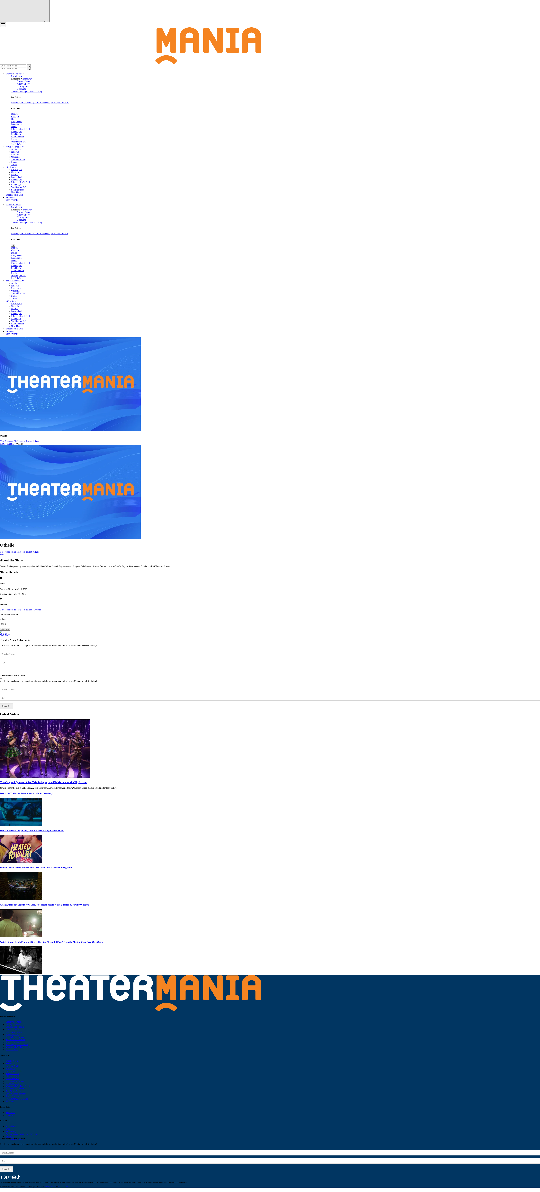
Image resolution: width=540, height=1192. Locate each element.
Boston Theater (12, 1029)
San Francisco (17, 136)
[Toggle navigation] (3, 24)
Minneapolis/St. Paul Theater (18, 1047)
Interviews (16, 154)
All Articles (16, 149)
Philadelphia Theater (15, 1037)
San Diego (16, 134)
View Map (5, 629)
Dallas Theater (12, 1078)
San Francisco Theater (15, 1039)
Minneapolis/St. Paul (20, 129)
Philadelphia (16, 131)
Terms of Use (63, 1186)
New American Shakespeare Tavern (16, 610)
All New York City (60, 102)
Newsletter (10, 197)
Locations (16, 76)
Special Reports (18, 159)
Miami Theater (12, 1034)
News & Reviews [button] (14, 147)
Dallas (14, 119)
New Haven (16, 192)
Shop (8, 1129)
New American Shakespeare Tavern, (16, 441)
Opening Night (12, 1066)
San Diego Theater (14, 1091)
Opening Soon (23, 81)
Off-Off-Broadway (43, 102)
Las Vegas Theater (14, 1032)
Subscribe (7, 670)
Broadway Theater (14, 1022)
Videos (14, 164)
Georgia (37, 610)
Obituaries (15, 157)
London (9, 1115)
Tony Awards (12, 200)
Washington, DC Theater (17, 1044)
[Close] (1, 678)
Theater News (12, 1061)
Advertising (11, 1131)
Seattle (14, 139)
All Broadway (23, 84)
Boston (14, 114)
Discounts (21, 89)
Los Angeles (16, 124)
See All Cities (17, 144)
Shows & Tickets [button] (13, 73)
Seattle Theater (12, 1042)
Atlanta (36, 441)
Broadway (27, 79)
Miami (14, 126)
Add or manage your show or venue (22, 1134)
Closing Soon (23, 86)
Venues (14, 91)
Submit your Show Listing (30, 91)
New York (10, 1112)
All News (10, 1101)
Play (2, 554)
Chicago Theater (13, 1024)
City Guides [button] (11, 167)
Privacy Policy (50, 1186)
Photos (14, 162)
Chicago (15, 116)
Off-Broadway (28, 102)
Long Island (16, 121)
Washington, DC (18, 141)
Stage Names (11, 1126)
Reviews (15, 152)
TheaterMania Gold (14, 195)
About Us (10, 1136)
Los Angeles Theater (15, 1027)
